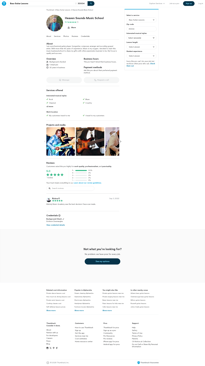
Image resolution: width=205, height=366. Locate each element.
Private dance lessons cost (55, 293)
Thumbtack (50, 10)
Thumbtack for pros (111, 328)
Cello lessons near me (110, 307)
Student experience (134, 51)
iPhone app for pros (111, 342)
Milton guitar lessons (138, 300)
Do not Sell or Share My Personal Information (145, 345)
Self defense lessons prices (55, 307)
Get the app (79, 333)
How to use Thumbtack (84, 328)
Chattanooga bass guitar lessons (142, 297)
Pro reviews (107, 339)
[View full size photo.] (60, 141)
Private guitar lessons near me (112, 293)
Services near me (81, 336)
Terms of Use (137, 333)
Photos (66, 36)
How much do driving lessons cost (58, 297)
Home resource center (84, 342)
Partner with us (52, 333)
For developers (52, 336)
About (48, 36)
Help (134, 328)
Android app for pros (111, 344)
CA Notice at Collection (141, 342)
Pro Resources (109, 336)
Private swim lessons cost (55, 300)
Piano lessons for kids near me (113, 303)
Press (48, 341)
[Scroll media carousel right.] (120, 141)
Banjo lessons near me (110, 300)
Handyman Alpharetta (82, 303)
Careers (49, 338)
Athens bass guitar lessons (140, 293)
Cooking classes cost (53, 303)
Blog (48, 344)
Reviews (75, 36)
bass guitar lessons (63, 10)
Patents (135, 339)
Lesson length (132, 42)
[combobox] (41, 3)
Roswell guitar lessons (138, 303)
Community (107, 333)
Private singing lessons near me (113, 297)
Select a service (132, 15)
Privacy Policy (137, 336)
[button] (54, 23)
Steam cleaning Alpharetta (84, 293)
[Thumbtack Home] (4, 3)
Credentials (85, 36)
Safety (134, 330)
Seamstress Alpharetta (83, 297)
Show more (51, 311)
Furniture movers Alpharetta (84, 307)
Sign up (78, 330)
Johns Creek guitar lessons (140, 307)
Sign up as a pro (109, 330)
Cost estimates (81, 339)
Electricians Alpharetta (82, 300)
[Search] (91, 3)
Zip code (130, 24)
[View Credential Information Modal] (59, 215)
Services (57, 36)
